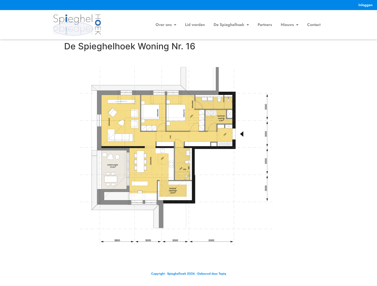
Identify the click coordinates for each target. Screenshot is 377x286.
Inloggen (365, 4)
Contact (313, 25)
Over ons (164, 25)
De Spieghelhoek (229, 25)
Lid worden (195, 25)
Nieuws (287, 25)
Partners (265, 25)
